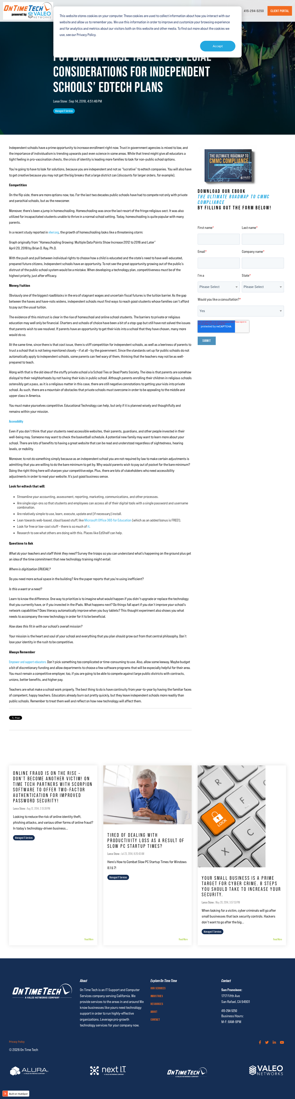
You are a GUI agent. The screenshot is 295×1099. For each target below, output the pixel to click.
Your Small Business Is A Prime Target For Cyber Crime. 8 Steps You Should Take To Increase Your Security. (241, 886)
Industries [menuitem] (157, 996)
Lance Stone (60, 101)
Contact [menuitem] (155, 1019)
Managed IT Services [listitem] (24, 837)
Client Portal (280, 11)
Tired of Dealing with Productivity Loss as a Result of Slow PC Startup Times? (146, 840)
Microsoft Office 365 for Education (108, 520)
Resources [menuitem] (157, 1004)
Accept (218, 46)
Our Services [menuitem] (158, 988)
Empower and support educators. (28, 662)
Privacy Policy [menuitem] (17, 1041)
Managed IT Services (64, 111)
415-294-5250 (254, 11)
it (88, 526)
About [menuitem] (154, 1012)
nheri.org (54, 232)
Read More (88, 939)
